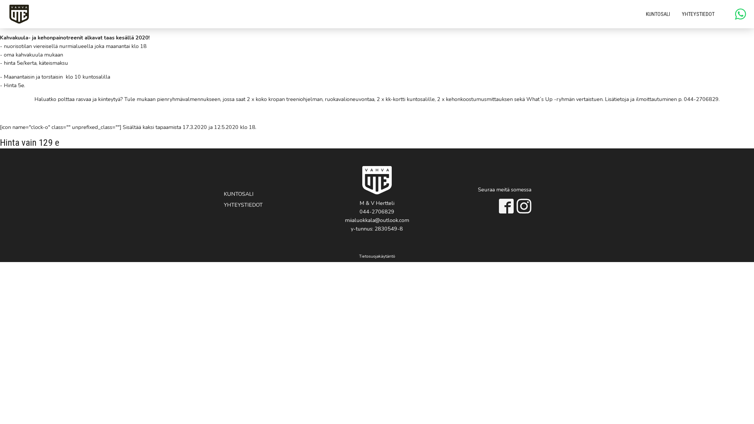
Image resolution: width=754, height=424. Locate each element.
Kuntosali (658, 14)
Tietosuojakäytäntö (377, 256)
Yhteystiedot (698, 14)
